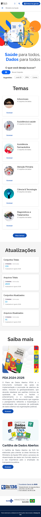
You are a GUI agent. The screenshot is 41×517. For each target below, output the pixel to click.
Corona (35, 77)
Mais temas (19, 235)
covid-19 (18, 77)
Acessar (9, 112)
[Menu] (2, 8)
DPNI (27, 77)
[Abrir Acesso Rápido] (14, 3)
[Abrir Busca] (19, 4)
